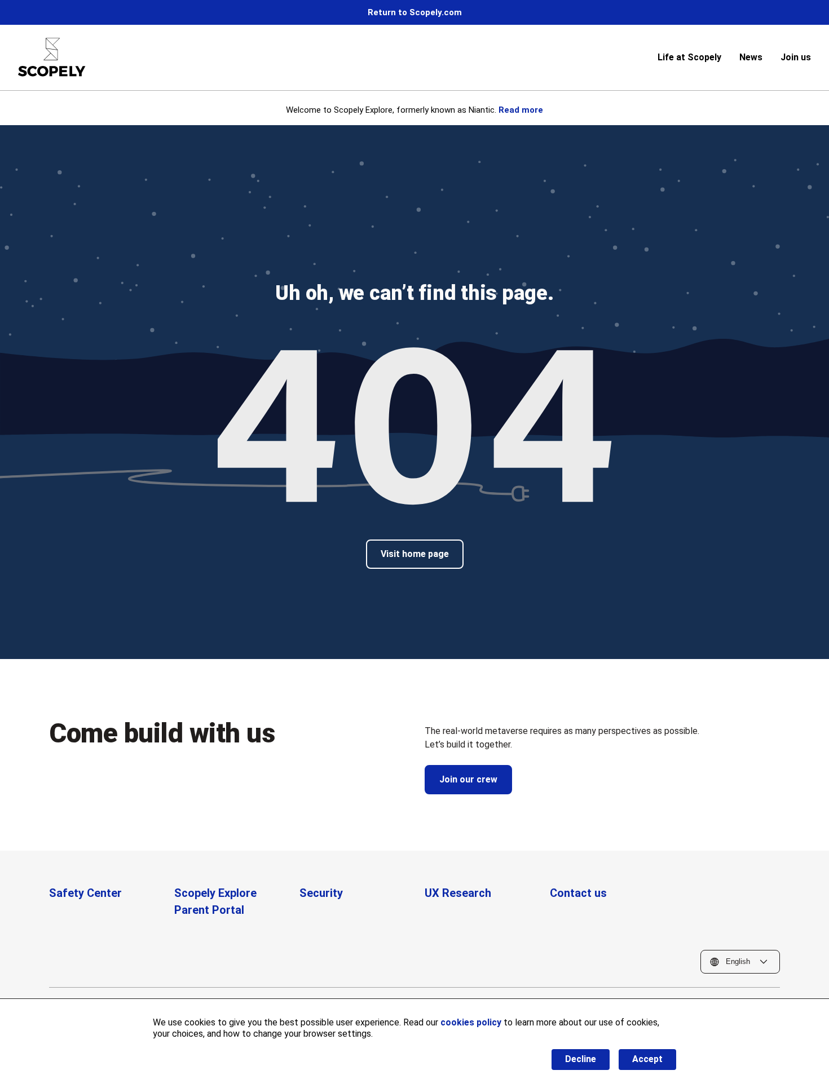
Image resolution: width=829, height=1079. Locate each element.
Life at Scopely (689, 57)
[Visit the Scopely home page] (52, 57)
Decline (580, 1059)
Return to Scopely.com (415, 12)
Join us (796, 57)
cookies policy (470, 1022)
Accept (647, 1059)
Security (321, 893)
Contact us (578, 893)
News (750, 57)
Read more (521, 110)
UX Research (458, 893)
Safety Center (85, 893)
